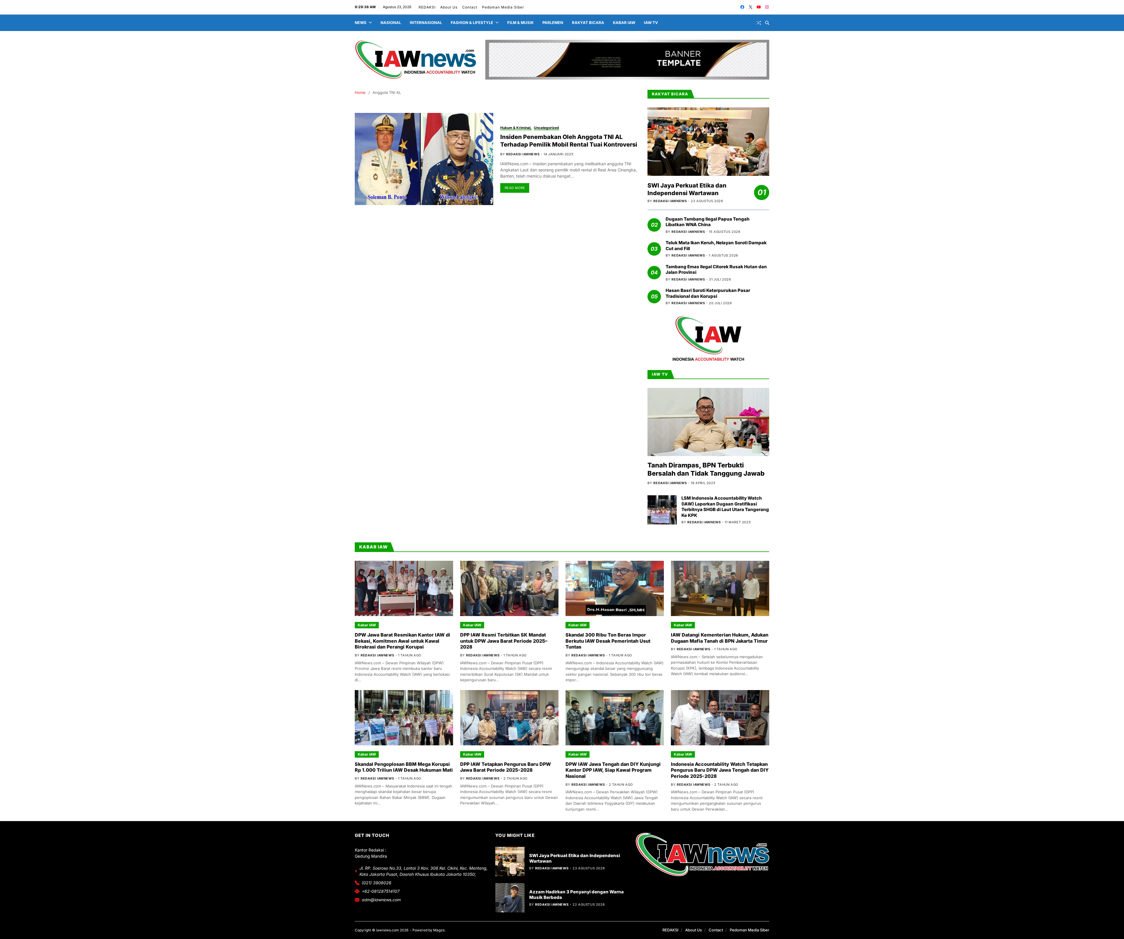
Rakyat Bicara (588, 22)
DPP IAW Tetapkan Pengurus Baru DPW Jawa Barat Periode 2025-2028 (505, 767)
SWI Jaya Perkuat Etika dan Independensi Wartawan (687, 189)
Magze (439, 930)
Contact (469, 7)
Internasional (426, 22)
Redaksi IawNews (522, 154)
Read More (515, 188)
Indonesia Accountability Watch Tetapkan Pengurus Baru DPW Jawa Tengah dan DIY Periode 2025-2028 (720, 770)
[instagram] (767, 7)
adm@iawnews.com (381, 899)
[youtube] (758, 7)
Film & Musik (520, 22)
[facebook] (742, 7)
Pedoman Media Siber (503, 7)
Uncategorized (546, 127)
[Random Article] (758, 22)
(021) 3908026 (376, 882)
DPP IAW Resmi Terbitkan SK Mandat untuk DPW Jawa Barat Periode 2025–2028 (503, 641)
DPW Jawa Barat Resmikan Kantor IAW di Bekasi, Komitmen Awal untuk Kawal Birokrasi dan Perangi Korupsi (402, 641)
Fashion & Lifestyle (472, 22)
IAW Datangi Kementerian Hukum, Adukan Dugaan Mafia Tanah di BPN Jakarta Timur (719, 638)
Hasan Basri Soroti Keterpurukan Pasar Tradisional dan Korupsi (708, 293)
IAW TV (651, 22)
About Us (449, 7)
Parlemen (552, 22)
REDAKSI (427, 7)
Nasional (391, 22)
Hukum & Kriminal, (516, 127)
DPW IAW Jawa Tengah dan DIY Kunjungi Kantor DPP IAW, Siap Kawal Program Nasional (613, 770)
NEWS (360, 22)
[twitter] (750, 7)
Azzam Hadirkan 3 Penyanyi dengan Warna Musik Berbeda (576, 894)
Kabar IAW (624, 22)
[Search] (767, 23)
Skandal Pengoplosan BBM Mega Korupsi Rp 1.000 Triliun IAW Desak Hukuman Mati (404, 767)
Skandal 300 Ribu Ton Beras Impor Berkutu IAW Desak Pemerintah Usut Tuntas (608, 641)
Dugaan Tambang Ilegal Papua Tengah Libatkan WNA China (708, 222)
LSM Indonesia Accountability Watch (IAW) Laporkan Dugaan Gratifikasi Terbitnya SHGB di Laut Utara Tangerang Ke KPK (725, 506)
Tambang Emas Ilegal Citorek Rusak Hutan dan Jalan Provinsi (716, 269)
